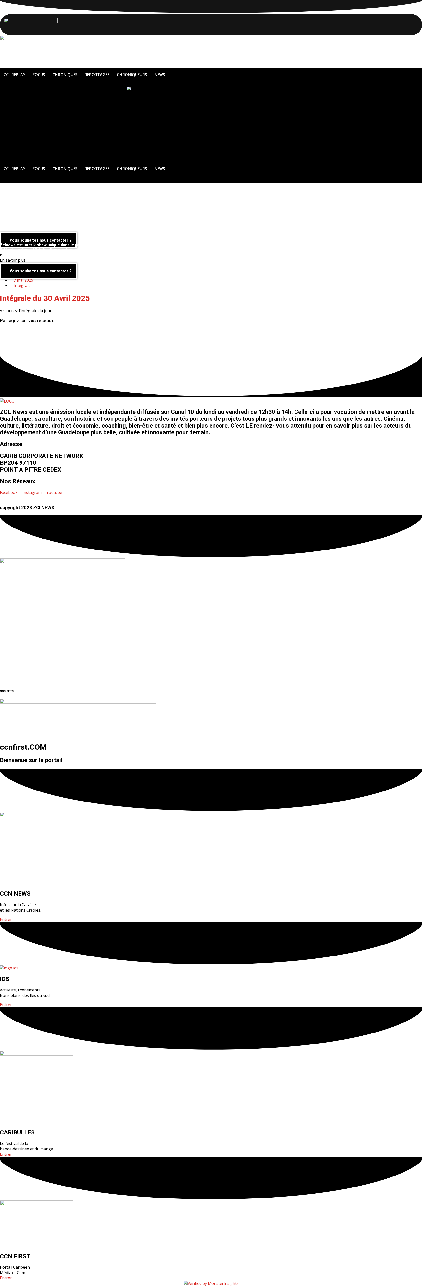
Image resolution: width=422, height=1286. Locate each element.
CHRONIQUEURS (132, 74)
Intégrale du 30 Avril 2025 (45, 298)
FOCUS (39, 74)
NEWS (159, 74)
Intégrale (22, 285)
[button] (211, 330)
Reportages (97, 74)
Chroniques (65, 74)
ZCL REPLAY (14, 74)
